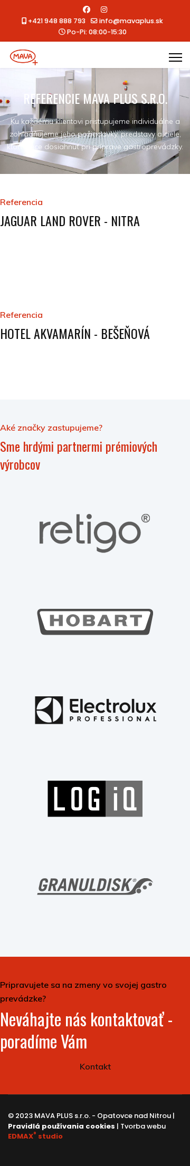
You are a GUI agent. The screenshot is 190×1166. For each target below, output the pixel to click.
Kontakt (95, 1066)
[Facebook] (86, 9)
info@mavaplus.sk (131, 20)
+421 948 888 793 (57, 20)
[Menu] (175, 57)
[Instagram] (104, 9)
